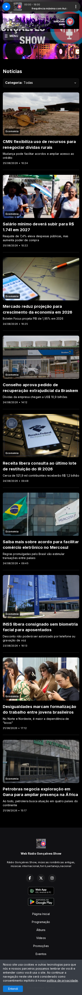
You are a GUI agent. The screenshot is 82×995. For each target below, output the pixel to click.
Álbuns (40, 930)
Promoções (41, 946)
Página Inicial (41, 914)
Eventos (41, 954)
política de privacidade (62, 980)
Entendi (13, 988)
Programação (41, 922)
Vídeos (41, 938)
